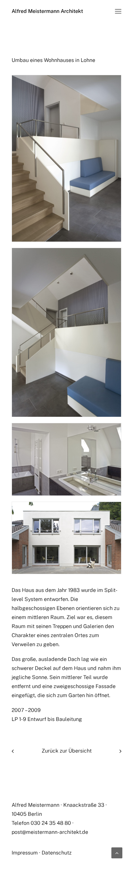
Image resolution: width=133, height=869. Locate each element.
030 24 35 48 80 (51, 823)
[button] (118, 11)
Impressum (25, 853)
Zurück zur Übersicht (67, 751)
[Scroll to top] (116, 852)
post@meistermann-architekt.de (50, 832)
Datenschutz (57, 853)
